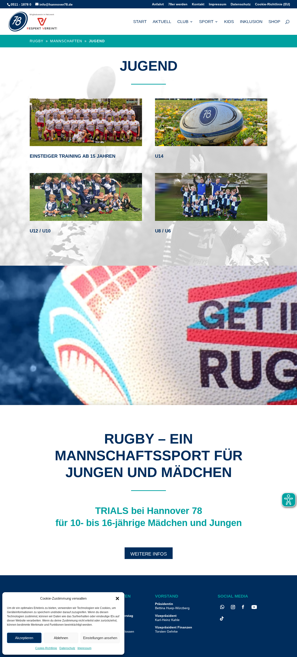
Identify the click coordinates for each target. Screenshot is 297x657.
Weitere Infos (148, 553)
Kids (229, 22)
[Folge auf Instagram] (233, 607)
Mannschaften (66, 41)
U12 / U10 (40, 230)
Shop (274, 22)
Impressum (84, 648)
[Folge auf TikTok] (222, 618)
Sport (206, 22)
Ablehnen (61, 638)
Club (182, 22)
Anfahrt (158, 4)
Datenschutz (67, 648)
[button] (117, 598)
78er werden (177, 4)
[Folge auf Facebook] (243, 607)
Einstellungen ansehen (100, 638)
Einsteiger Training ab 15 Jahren (72, 156)
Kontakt (198, 4)
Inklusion (251, 22)
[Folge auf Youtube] (254, 607)
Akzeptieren (24, 638)
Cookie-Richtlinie (46, 648)
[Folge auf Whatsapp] (222, 607)
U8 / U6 (163, 230)
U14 (159, 156)
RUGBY (37, 41)
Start (140, 22)
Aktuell (162, 22)
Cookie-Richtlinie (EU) (272, 4)
